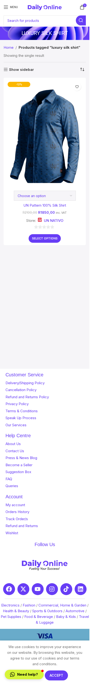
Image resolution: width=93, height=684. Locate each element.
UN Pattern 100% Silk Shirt (44, 205)
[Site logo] (44, 7)
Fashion (29, 605)
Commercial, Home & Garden (62, 605)
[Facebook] (9, 589)
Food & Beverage (38, 616)
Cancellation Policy (20, 390)
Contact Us (14, 451)
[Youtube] (38, 589)
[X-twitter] (23, 589)
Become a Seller (18, 465)
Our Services (15, 425)
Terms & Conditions (21, 411)
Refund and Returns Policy (27, 397)
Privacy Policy (17, 404)
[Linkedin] (81, 589)
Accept (56, 675)
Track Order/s (16, 519)
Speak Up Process (20, 418)
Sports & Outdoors (47, 611)
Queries (11, 486)
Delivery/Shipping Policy (25, 383)
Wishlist (11, 533)
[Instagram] (52, 589)
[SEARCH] (81, 20)
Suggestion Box (18, 472)
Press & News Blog (21, 458)
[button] (24, 674)
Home (9, 47)
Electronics (10, 605)
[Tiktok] (66, 589)
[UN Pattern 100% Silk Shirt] (44, 131)
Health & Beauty (16, 611)
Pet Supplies (11, 616)
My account (15, 505)
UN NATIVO (53, 220)
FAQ (8, 479)
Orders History (17, 511)
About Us (13, 443)
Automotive (75, 611)
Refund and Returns (21, 526)
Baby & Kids (66, 616)
